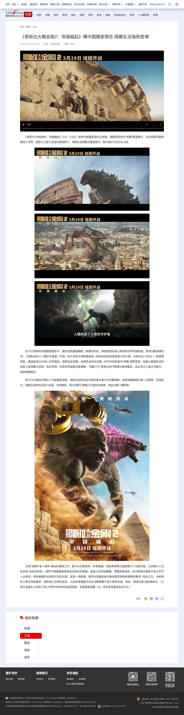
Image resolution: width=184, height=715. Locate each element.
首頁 (8, 4)
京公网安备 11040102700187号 (113, 706)
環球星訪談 (120, 15)
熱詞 (132, 15)
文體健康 (129, 4)
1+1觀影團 (143, 15)
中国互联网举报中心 (17, 698)
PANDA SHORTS (157, 4)
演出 (73, 15)
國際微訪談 (67, 4)
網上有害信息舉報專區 (75, 684)
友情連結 (82, 679)
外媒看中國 (92, 4)
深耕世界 (116, 4)
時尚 (90, 15)
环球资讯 (39, 679)
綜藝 (82, 15)
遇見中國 (103, 4)
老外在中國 (79, 4)
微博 (155, 15)
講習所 (24, 4)
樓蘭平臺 (143, 4)
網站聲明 (70, 679)
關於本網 (9, 679)
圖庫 (108, 15)
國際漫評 (34, 4)
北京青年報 (55, 44)
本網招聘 (21, 679)
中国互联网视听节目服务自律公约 (19, 706)
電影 (56, 15)
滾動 (47, 15)
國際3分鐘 (55, 4)
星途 (99, 15)
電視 (64, 15)
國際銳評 (44, 4)
